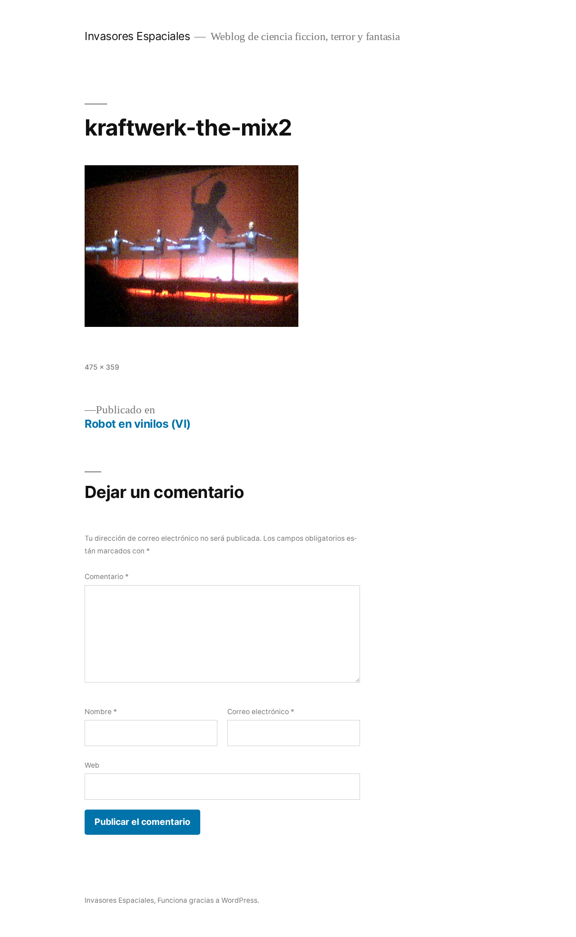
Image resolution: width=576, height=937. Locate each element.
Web (92, 765)
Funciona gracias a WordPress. (208, 900)
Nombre (101, 711)
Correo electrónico (260, 711)
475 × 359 (102, 367)
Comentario (107, 576)
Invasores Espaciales (137, 36)
